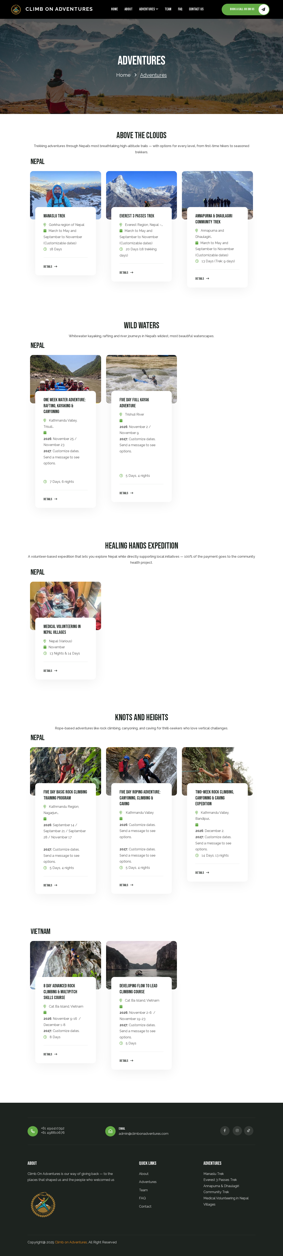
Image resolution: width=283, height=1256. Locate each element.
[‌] (225, 1130)
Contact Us (196, 9)
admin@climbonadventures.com (143, 1134)
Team (168, 9)
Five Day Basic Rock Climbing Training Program (65, 795)
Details (48, 267)
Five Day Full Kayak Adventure (134, 403)
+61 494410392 (52, 1128)
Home (114, 9)
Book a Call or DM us (242, 9)
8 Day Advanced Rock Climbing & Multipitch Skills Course (60, 992)
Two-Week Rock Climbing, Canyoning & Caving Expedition (214, 798)
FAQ (180, 9)
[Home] (17, 9)
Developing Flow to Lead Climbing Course (138, 989)
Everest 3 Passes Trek (137, 216)
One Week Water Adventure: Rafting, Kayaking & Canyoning (65, 406)
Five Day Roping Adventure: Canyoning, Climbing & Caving (140, 798)
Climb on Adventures (59, 9)
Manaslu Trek (54, 216)
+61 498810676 (53, 1133)
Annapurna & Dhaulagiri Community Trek (213, 219)
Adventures (147, 9)
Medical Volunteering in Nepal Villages (62, 629)
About (129, 9)
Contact (145, 1206)
